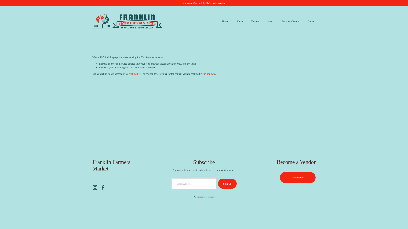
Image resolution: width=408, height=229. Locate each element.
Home (225, 21)
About (240, 21)
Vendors (255, 21)
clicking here (135, 74)
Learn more (297, 177)
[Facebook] (103, 187)
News (270, 21)
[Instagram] (95, 187)
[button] (405, 3)
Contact (312, 21)
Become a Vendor (291, 21)
